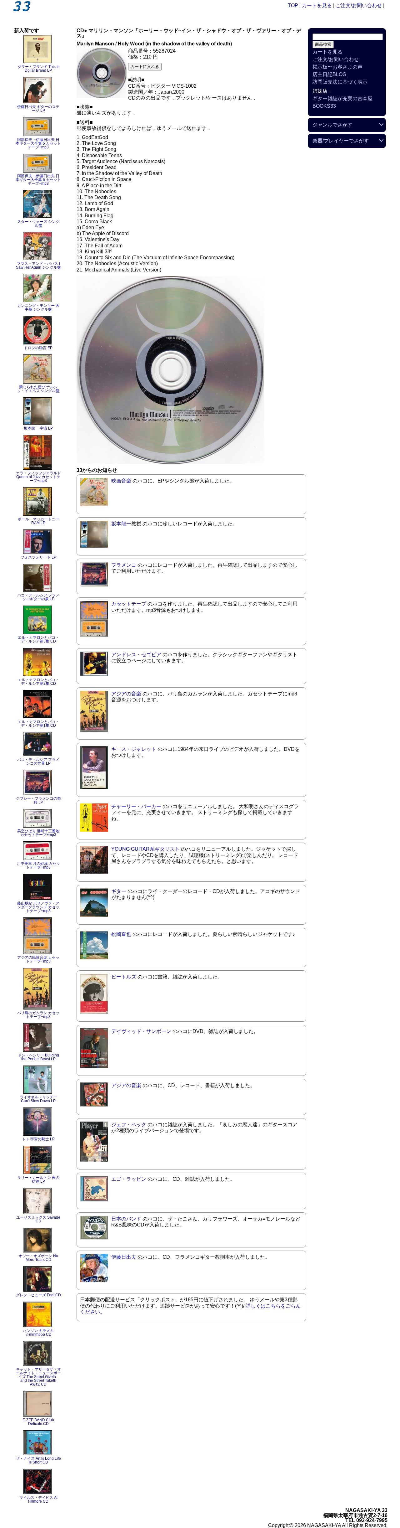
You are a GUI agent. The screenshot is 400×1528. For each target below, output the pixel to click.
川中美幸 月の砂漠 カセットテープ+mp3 (38, 865)
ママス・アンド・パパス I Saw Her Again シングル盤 (38, 265)
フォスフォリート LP (38, 557)
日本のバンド (126, 1218)
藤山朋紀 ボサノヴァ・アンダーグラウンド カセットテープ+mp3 (38, 907)
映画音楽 (121, 480)
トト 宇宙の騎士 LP (38, 1139)
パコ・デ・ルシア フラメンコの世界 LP (38, 761)
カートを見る (317, 5)
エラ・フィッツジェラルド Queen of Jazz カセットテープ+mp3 (38, 477)
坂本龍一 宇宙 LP (38, 428)
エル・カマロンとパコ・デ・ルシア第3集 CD (38, 639)
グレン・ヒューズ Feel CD (38, 1295)
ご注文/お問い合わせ (359, 5)
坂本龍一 (121, 523)
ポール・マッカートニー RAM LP (38, 521)
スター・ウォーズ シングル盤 (38, 223)
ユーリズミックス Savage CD (38, 1219)
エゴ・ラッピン (128, 1179)
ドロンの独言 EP (38, 348)
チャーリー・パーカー (136, 806)
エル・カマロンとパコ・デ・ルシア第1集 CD (38, 724)
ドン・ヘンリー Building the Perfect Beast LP (38, 1057)
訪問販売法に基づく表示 (340, 82)
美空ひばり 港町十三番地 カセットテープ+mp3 (38, 833)
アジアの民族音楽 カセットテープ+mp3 (38, 959)
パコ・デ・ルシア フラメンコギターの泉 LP (38, 597)
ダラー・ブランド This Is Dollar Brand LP (38, 69)
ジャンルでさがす (332, 124)
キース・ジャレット (133, 749)
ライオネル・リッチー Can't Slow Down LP (38, 1099)
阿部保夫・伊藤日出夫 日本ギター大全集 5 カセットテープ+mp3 (38, 143)
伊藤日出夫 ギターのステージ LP (38, 109)
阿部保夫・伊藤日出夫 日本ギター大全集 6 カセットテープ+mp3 (38, 180)
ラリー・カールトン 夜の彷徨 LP (38, 1179)
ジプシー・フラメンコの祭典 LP (38, 800)
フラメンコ (123, 565)
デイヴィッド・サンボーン (141, 1031)
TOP (293, 5)
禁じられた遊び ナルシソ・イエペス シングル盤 (38, 389)
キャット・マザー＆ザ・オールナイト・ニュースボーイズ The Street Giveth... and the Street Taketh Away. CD (38, 1376)
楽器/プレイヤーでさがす (340, 140)
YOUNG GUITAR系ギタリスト (145, 849)
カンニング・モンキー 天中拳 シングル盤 (38, 307)
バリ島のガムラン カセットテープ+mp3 (38, 1015)
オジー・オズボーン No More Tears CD (38, 1258)
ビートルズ (123, 976)
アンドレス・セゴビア (136, 654)
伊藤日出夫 (123, 1257)
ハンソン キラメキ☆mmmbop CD (38, 1333)
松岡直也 (121, 934)
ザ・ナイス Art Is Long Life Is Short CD (38, 1460)
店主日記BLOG (329, 74)
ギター (118, 891)
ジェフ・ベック (128, 1124)
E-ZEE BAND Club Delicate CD (38, 1422)
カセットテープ (128, 604)
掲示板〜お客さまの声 (337, 67)
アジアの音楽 (126, 693)
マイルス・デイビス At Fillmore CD (38, 1499)
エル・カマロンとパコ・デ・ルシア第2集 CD (38, 682)
